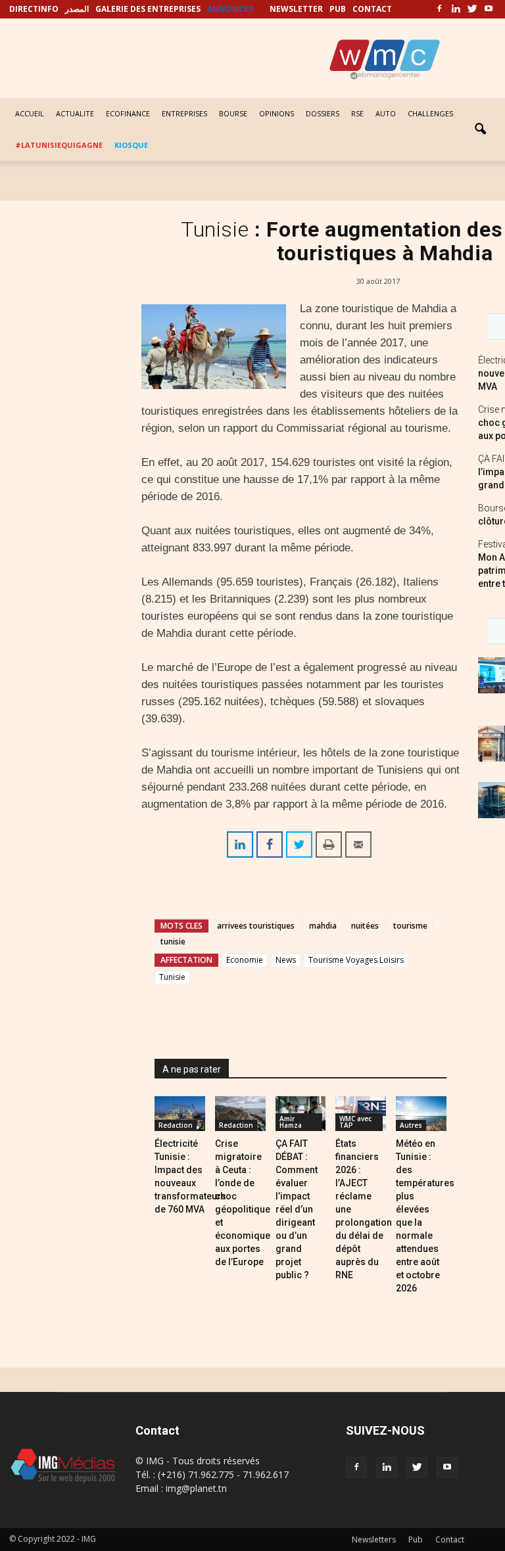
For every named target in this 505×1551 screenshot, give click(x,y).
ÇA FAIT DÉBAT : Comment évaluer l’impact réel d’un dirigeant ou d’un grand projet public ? (297, 1209)
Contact (449, 1539)
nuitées (365, 925)
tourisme (410, 925)
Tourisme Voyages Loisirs (356, 959)
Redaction (175, 1125)
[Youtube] (488, 9)
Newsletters (374, 1539)
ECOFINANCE (128, 113)
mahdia (323, 925)
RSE (357, 113)
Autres (411, 1125)
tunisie (172, 941)
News (286, 959)
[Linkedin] (455, 9)
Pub (415, 1539)
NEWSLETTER (296, 8)
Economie (244, 959)
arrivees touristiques (256, 925)
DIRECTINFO (34, 8)
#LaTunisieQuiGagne (59, 145)
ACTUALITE (75, 113)
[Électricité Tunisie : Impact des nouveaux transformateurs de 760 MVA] (180, 1113)
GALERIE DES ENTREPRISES (148, 8)
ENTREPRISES (184, 113)
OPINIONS (276, 113)
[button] (480, 129)
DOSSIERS (322, 113)
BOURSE (233, 113)
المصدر (77, 8)
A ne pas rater (191, 1069)
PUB (337, 8)
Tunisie (172, 977)
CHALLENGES (430, 113)
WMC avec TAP (355, 1122)
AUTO (385, 113)
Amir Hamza (290, 1122)
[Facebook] (439, 9)
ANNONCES (230, 8)
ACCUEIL (29, 113)
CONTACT (372, 8)
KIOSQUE (131, 145)
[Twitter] (472, 9)
